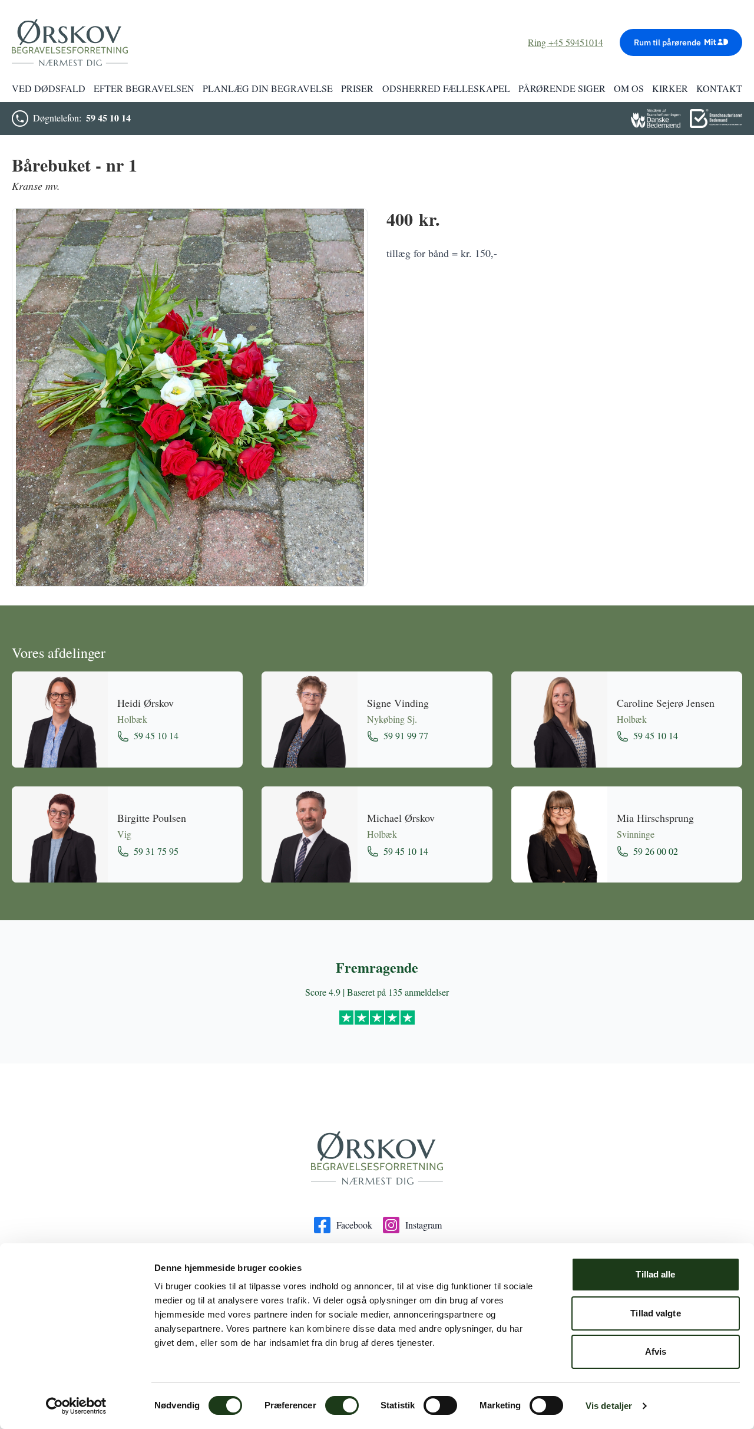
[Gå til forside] (377, 1158)
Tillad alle (655, 1274)
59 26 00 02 (655, 851)
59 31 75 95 (156, 851)
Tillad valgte (655, 1313)
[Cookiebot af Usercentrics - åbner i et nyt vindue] (76, 1406)
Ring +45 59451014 (565, 42)
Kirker (670, 88)
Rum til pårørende (667, 42)
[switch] (342, 1405)
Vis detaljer (609, 1406)
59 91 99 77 (405, 735)
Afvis (656, 1351)
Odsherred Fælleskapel (446, 88)
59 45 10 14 (108, 117)
